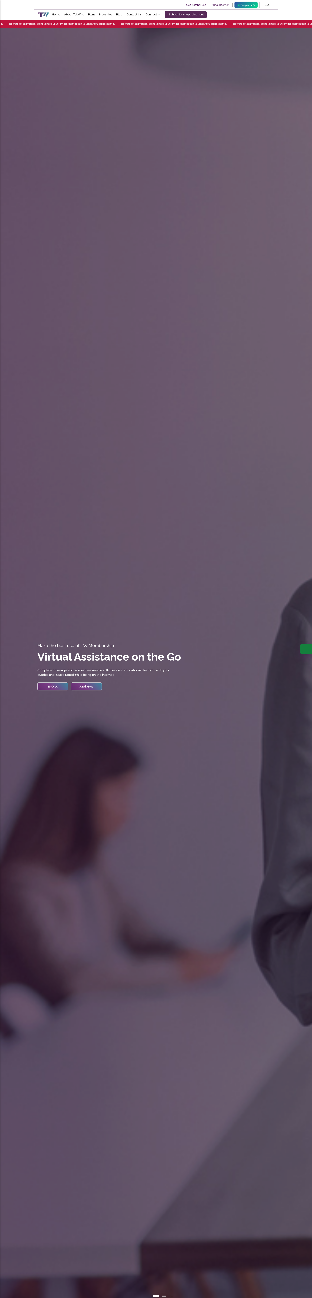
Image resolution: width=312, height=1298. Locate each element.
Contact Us (133, 14)
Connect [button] (151, 14)
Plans (91, 14)
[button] (156, 1296)
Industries (105, 14)
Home (56, 14)
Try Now (53, 686)
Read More (86, 686)
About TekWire (74, 14)
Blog (119, 14)
